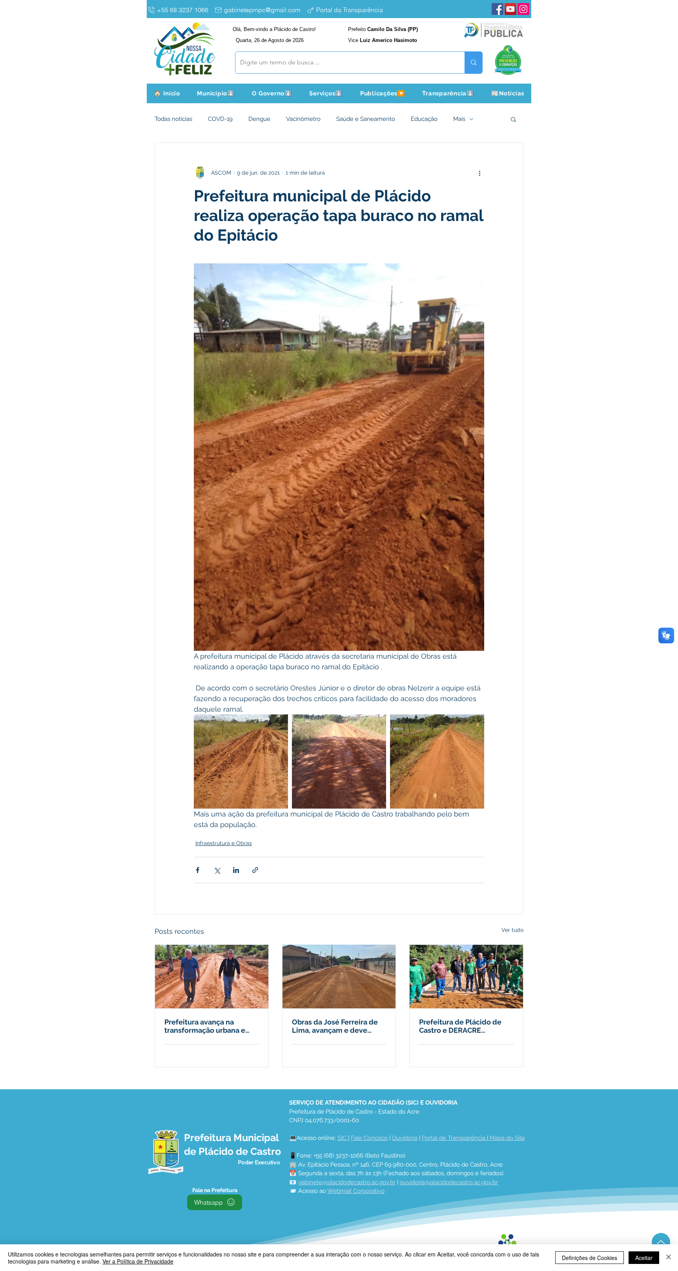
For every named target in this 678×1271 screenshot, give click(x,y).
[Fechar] (668, 1258)
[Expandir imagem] (241, 761)
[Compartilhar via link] (255, 870)
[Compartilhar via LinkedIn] (236, 870)
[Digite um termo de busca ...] (473, 62)
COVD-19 (220, 118)
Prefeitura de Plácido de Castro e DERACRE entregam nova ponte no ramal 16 (460, 1026)
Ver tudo (512, 930)
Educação (424, 118)
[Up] (661, 1242)
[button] (216, 93)
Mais (459, 118)
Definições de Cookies (589, 1258)
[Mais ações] (479, 172)
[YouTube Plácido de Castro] (510, 9)
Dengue (259, 118)
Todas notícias (173, 118)
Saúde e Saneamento (365, 118)
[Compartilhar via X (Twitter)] (217, 870)
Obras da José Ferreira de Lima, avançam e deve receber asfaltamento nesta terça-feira (339, 1026)
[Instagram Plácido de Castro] (523, 9)
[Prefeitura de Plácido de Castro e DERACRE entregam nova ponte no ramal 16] (466, 976)
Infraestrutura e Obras (223, 843)
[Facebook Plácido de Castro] (497, 9)
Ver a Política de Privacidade (137, 1261)
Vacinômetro (303, 118)
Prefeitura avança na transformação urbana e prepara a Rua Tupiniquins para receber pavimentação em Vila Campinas (210, 1026)
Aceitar (643, 1258)
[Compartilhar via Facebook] (197, 870)
